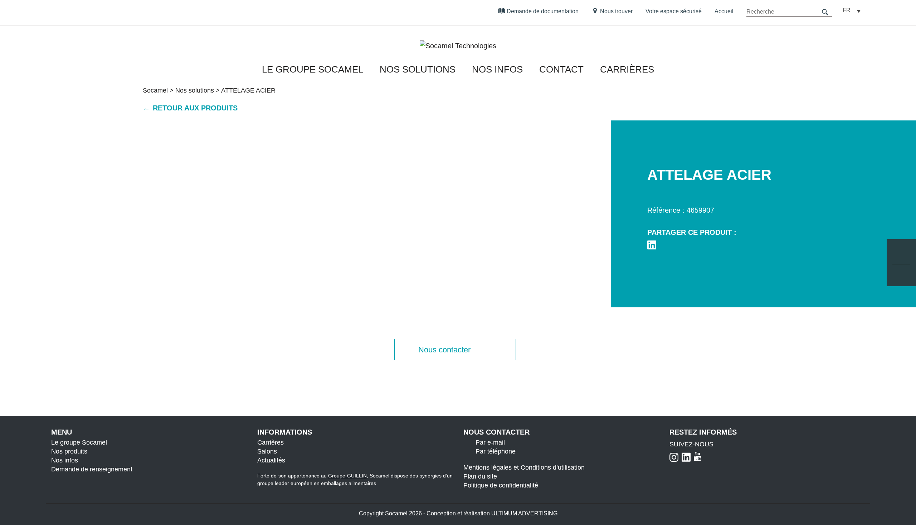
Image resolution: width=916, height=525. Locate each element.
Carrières (627, 69)
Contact (561, 69)
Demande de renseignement (91, 469)
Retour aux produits (194, 108)
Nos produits (69, 451)
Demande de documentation (542, 11)
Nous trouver (616, 11)
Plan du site (480, 476)
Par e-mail (490, 442)
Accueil (724, 11)
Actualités (271, 460)
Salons (267, 451)
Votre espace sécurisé (673, 11)
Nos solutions (417, 69)
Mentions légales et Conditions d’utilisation (524, 467)
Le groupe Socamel (312, 69)
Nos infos (497, 69)
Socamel (155, 90)
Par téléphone (496, 451)
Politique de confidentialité (500, 485)
